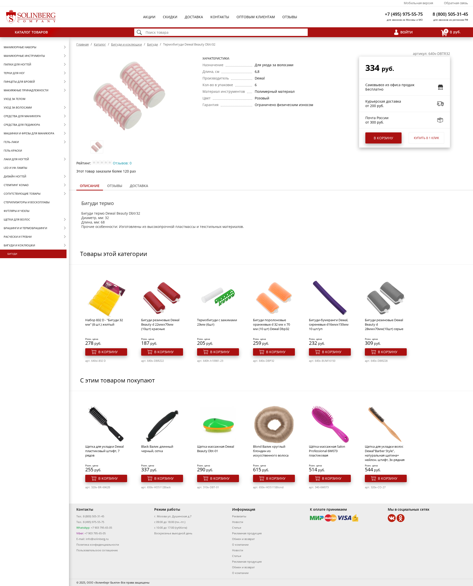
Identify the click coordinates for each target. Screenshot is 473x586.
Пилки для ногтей (17, 64)
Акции (149, 17)
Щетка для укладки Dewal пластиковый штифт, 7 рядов (104, 451)
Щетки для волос (17, 219)
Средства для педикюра (22, 125)
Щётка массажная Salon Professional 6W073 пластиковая (327, 451)
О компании (240, 544)
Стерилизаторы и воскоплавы (27, 202)
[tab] (89, 186)
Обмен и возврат (243, 539)
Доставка (194, 17)
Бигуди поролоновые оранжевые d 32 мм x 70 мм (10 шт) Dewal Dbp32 (271, 324)
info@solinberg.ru (97, 539)
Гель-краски (13, 150)
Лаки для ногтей (16, 159)
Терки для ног (14, 73)
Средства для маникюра (22, 116)
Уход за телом (14, 99)
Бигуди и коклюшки (19, 245)
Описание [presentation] (90, 185)
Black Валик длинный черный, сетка (157, 448)
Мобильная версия (418, 3)
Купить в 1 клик (426, 138)
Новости (237, 522)
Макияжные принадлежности (26, 90)
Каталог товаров (31, 32)
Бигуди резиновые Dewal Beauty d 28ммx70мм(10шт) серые (384, 324)
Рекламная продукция (247, 533)
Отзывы (289, 17)
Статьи (236, 527)
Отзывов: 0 (122, 163)
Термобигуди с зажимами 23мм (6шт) (217, 322)
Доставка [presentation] (139, 185)
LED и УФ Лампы (15, 168)
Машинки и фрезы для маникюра (29, 133)
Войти (406, 32)
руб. (453, 31)
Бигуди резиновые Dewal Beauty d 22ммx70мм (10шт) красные (160, 324)
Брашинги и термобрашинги (25, 228)
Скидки (170, 17)
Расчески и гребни (18, 236)
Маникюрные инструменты (24, 56)
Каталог (100, 44)
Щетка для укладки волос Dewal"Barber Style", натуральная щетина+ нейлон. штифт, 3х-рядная (385, 453)
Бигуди (12, 253)
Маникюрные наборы (20, 47)
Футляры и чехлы (16, 211)
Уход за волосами (18, 107)
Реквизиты (239, 516)
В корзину (383, 138)
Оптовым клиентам (255, 17)
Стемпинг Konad (16, 185)
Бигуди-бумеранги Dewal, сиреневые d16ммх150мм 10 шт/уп (329, 324)
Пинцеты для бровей (19, 81)
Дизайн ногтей (15, 176)
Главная (82, 44)
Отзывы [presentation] (114, 185)
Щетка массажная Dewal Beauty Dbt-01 (215, 448)
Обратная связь (456, 3)
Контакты (219, 17)
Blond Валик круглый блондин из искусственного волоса (270, 451)
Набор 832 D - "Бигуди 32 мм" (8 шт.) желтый (104, 322)
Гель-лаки (11, 142)
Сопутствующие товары (22, 193)
